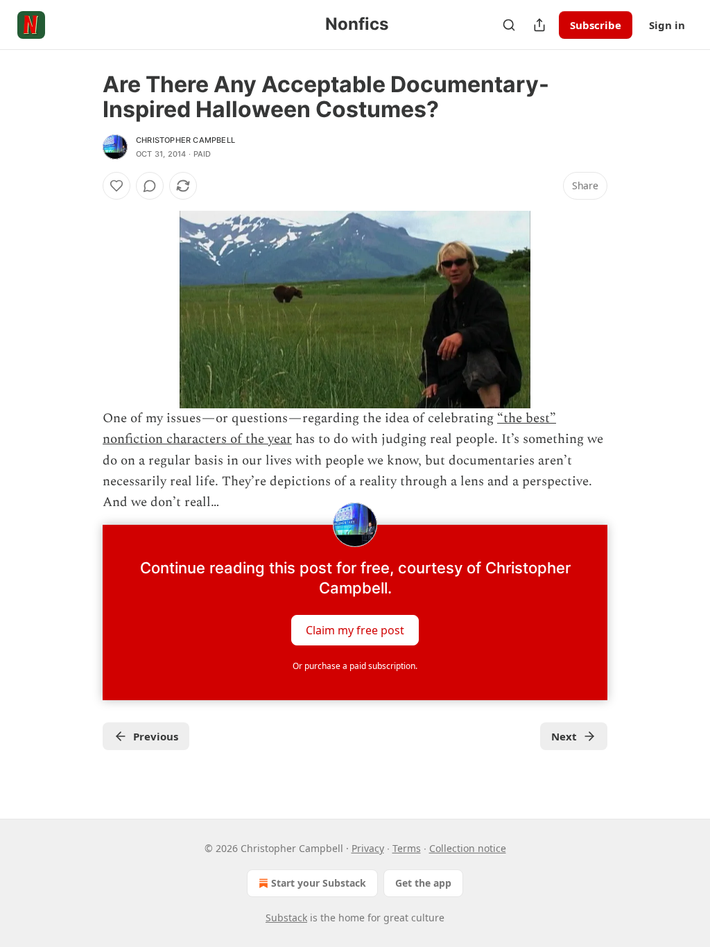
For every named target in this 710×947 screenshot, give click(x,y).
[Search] (509, 25)
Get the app (423, 882)
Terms (406, 848)
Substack (286, 917)
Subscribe (595, 25)
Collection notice (467, 848)
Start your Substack (318, 882)
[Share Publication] (539, 25)
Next (564, 736)
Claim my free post (355, 629)
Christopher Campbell (185, 140)
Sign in (667, 25)
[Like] (116, 186)
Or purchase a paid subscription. (355, 666)
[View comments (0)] (150, 186)
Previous (155, 736)
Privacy (368, 848)
